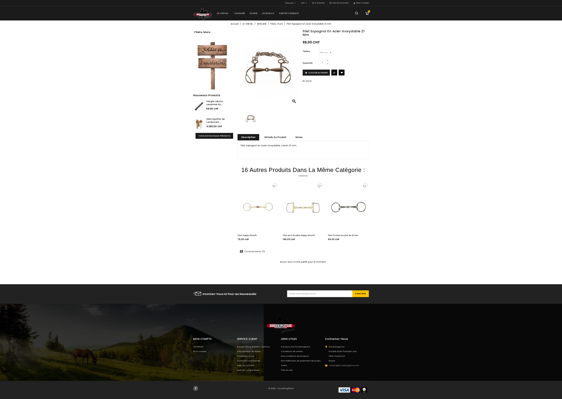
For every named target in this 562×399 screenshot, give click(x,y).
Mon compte (199, 351)
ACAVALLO (268, 13)
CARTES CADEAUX (289, 13)
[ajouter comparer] (334, 72)
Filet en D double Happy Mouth (299, 235)
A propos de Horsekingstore (295, 346)
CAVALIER (239, 13)
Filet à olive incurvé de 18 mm (343, 235)
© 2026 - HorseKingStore (281, 388)
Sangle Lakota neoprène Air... (214, 103)
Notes (299, 137)
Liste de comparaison (248, 370)
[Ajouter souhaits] (342, 72)
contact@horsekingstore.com (344, 365)
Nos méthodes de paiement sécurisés (301, 360)
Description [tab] (248, 137)
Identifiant (198, 346)
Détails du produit (275, 137)
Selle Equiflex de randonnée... (215, 121)
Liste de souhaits (245, 365)
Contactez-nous (245, 356)
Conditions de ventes (292, 351)
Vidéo (284, 365)
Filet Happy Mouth (247, 235)
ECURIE (254, 13)
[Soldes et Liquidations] (213, 64)
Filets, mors (202, 32)
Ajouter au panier (316, 72)
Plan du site (287, 370)
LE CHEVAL (222, 13)
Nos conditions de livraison (295, 356)
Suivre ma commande (248, 360)
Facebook (195, 388)
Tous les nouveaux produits (214, 136)
